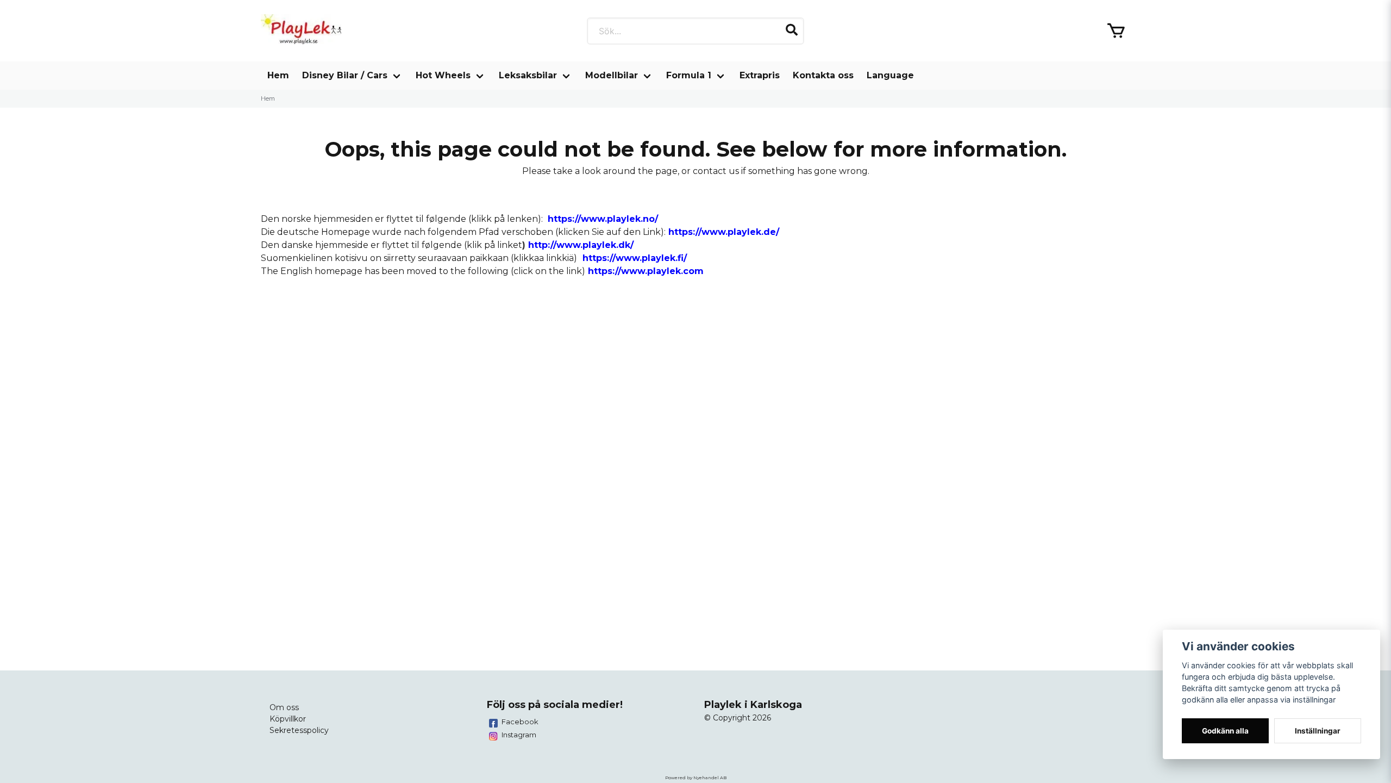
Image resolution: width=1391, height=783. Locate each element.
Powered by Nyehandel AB (695, 777)
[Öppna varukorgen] (1116, 31)
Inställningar (1317, 730)
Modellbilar (611, 75)
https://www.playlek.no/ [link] (603, 219)
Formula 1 (688, 75)
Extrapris (760, 75)
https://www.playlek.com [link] (646, 271)
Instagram (519, 734)
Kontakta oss (823, 75)
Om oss (284, 707)
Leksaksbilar (528, 75)
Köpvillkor (288, 719)
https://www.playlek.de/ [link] (723, 232)
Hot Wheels (443, 75)
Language (890, 75)
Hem (278, 75)
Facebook (520, 721)
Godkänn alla (1225, 730)
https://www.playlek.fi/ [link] (634, 258)
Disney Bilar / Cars (344, 75)
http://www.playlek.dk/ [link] (581, 245)
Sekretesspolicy (299, 730)
